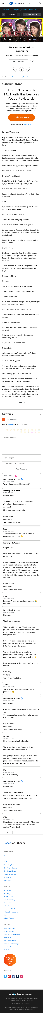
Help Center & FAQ (10, 928)
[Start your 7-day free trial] (10, 959)
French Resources (10, 874)
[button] (39, 3)
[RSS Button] (3, 419)
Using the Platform (10, 941)
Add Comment (21, 469)
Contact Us (7, 950)
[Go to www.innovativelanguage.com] (21, 993)
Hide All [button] (21, 403)
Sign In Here (28, 124)
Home (6, 856)
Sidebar (32, 14)
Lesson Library (6, 9)
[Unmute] (30, 39)
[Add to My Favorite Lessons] (14, 69)
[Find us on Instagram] (21, 976)
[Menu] (3, 3)
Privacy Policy (16, 1003)
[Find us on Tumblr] (17, 976)
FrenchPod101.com (27, 1000)
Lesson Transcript (18, 77)
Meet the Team (8, 897)
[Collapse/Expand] (21, 414)
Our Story (7, 893)
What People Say (9, 900)
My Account (7, 937)
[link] (3, 14)
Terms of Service (25, 1009)
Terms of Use (26, 1003)
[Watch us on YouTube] (9, 976)
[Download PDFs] (28, 69)
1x (22, 39)
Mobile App (7, 880)
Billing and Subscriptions (12, 934)
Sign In (10, 424)
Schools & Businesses (11, 912)
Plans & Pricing (8, 903)
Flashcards (7, 862)
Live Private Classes (10, 868)
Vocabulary (5, 77)
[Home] (19, 5)
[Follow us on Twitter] (5, 976)
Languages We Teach (11, 909)
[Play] (9, 39)
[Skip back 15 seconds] (4, 39)
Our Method (7, 890)
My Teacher (7, 877)
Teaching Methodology (11, 944)
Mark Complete (18, 62)
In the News (7, 906)
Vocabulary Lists (9, 865)
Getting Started (9, 931)
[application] (21, 30)
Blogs (5, 915)
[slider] (34, 39)
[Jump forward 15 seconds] (16, 39)
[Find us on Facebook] (13, 976)
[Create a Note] (21, 69)
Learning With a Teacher (12, 947)
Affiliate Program (9, 918)
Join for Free (21, 117)
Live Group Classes (10, 871)
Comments (30, 77)
